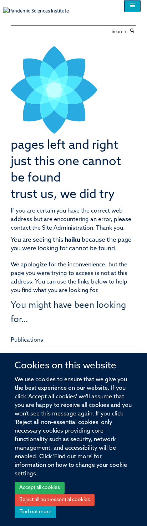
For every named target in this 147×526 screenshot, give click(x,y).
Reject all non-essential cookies (54, 499)
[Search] (132, 31)
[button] (132, 6)
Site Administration (67, 228)
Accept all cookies (39, 487)
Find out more (35, 512)
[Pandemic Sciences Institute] (40, 7)
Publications (27, 340)
